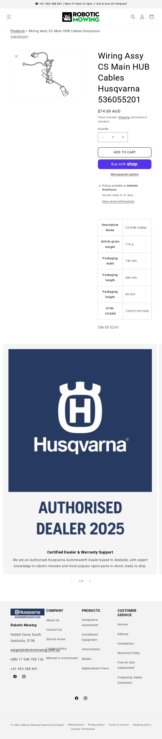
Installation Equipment (90, 637)
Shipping (124, 117)
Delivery (123, 634)
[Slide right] (90, 581)
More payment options (125, 174)
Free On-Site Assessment (126, 665)
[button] (9, 16)
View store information (118, 201)
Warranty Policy (128, 653)
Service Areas (55, 639)
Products (18, 31)
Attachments (91, 649)
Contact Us (54, 629)
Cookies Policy (56, 648)
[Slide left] (71, 581)
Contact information (83, 729)
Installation (125, 643)
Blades (87, 659)
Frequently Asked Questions (129, 680)
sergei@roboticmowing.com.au (35, 650)
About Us (52, 620)
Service (122, 624)
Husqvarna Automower (90, 622)
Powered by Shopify (52, 725)
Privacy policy (96, 724)
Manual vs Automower (62, 658)
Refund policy (76, 724)
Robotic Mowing (30, 725)
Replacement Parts (95, 668)
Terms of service (119, 724)
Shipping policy (142, 724)
